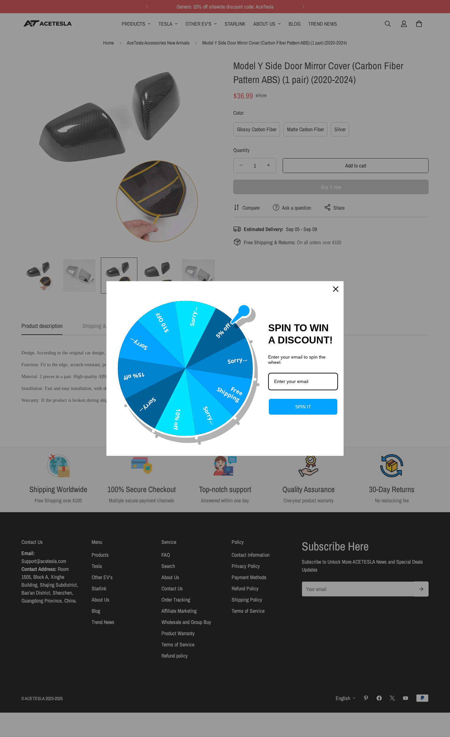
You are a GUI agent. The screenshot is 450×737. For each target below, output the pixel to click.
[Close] (336, 289)
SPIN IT (303, 406)
